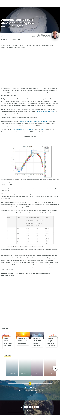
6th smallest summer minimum (45, 112)
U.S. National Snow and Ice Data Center (23, 129)
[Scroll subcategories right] (55, 368)
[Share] (2, 36)
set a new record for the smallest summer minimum (33, 121)
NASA (42, 129)
